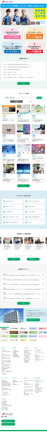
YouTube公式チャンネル (38, 380)
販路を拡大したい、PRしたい (10, 206)
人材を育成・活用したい (9, 211)
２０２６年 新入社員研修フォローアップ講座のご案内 (38, 121)
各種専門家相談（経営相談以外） (6, 359)
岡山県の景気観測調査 (38, 388)
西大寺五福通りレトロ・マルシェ (28, 385)
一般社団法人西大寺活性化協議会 (28, 391)
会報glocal (36, 385)
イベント (4, 115)
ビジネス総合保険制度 (27, 354)
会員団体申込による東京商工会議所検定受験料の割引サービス (6, 385)
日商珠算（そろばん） (5, 388)
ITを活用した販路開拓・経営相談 (6, 372)
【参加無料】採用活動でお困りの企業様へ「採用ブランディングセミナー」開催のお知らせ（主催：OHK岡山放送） (23, 160)
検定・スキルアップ (4, 378)
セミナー (19, 115)
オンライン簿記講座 (5, 392)
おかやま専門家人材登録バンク (6, 352)
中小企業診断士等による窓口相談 (6, 356)
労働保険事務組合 (5, 368)
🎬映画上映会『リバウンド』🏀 (8, 120)
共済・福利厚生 (26, 347)
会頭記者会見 (37, 384)
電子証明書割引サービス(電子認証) (17, 382)
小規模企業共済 (26, 358)
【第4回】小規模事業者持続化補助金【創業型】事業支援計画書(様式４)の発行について (19, 64)
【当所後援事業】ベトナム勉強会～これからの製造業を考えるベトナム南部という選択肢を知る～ (21, 77)
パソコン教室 (4, 393)
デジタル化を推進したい (32, 211)
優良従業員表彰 (26, 362)
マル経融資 (14, 350)
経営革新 (3, 354)
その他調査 (36, 392)
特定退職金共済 (26, 351)
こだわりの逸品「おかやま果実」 (28, 388)
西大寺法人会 (4, 402)
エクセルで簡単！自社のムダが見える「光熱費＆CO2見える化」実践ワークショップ (23, 121)
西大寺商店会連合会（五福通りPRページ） (7, 406)
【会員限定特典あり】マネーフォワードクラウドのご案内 (6, 365)
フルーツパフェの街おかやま (28, 389)
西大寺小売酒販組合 (5, 409)
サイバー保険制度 (27, 356)
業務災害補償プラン (27, 352)
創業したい (30, 222)
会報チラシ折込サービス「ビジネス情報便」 (39, 357)
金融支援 (14, 347)
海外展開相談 (4, 373)
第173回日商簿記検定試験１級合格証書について (14, 69)
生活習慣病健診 (26, 360)
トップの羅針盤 (37, 389)
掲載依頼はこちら (33, 259)
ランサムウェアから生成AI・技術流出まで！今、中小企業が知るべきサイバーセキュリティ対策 (8, 140)
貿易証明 (14, 380)
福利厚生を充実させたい (32, 206)
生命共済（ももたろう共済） (28, 350)
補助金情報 (3, 350)
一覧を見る (23, 83)
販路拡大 (36, 347)
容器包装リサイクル (16, 384)
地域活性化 (26, 378)
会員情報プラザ (37, 355)
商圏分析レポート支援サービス (7, 367)
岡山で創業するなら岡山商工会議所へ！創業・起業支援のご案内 (6, 362)
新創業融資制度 (15, 355)
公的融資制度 (15, 354)
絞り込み (39, 97)
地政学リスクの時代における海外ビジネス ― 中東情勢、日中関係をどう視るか (9, 160)
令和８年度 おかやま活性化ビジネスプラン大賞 (14, 74)
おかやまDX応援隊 (38, 350)
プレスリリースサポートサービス (39, 353)
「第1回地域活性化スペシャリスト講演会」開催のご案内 (38, 180)
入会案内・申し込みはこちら (33, 319)
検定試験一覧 (4, 380)
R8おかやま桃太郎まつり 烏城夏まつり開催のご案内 (23, 140)
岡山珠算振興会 (4, 401)
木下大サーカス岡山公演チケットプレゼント (38, 159)
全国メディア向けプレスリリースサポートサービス (39, 360)
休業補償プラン (26, 355)
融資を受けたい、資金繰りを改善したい (34, 201)
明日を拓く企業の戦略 (38, 390)
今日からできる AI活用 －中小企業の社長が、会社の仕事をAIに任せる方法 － (23, 180)
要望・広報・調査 (37, 378)
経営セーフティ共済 (27, 359)
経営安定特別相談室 (16, 356)
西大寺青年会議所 (5, 407)
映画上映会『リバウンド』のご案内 (12, 72)
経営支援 (3, 347)
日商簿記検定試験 (5, 381)
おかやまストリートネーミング (39, 381)
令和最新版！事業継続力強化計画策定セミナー (37, 140)
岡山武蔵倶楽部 (26, 394)
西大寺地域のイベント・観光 (28, 393)
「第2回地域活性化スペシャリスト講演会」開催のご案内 (9, 180)
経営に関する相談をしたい (10, 201)
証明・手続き (14, 378)
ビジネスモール (37, 351)
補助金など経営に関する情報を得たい (12, 222)
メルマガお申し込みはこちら (8, 424)
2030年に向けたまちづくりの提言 (29, 381)
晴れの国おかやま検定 (5, 394)
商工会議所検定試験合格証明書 (6, 390)
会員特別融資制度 (16, 351)
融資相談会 (14, 352)
